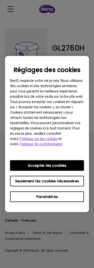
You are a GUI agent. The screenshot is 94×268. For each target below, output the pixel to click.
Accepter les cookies (47, 165)
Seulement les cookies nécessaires (47, 181)
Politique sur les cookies (39, 139)
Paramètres (47, 196)
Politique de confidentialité (41, 144)
